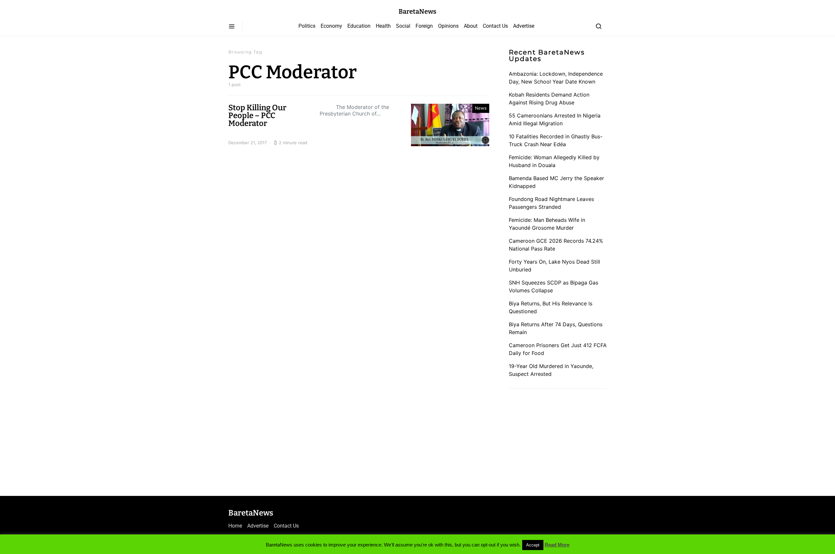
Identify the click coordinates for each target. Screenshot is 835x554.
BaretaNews (417, 11)
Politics (306, 26)
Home (235, 526)
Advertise (523, 26)
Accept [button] (532, 545)
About (471, 26)
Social (403, 26)
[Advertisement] (558, 440)
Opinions (448, 26)
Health (383, 26)
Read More (557, 544)
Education (359, 26)
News (481, 108)
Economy (331, 26)
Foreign (424, 26)
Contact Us (495, 26)
